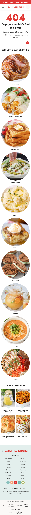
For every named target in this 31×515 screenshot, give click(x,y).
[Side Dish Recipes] (15, 200)
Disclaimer (20, 505)
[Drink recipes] (15, 299)
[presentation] (8, 398)
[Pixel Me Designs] (18, 512)
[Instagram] (11, 482)
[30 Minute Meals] (15, 102)
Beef (8, 478)
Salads (8, 461)
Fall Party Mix (22, 436)
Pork (22, 478)
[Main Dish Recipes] (15, 69)
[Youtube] (23, 482)
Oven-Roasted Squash (23, 410)
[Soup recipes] (15, 332)
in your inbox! (16, 2)
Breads (23, 467)
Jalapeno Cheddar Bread (8, 437)
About (4, 505)
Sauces (8, 470)
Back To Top (15, 509)
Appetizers (8, 458)
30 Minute (8, 473)
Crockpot (23, 470)
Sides (8, 464)
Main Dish (23, 461)
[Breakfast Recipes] (15, 135)
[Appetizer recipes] (15, 168)
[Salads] (15, 364)
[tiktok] (19, 482)
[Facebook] (8, 482)
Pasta (22, 473)
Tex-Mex (8, 476)
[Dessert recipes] (15, 266)
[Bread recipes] (15, 233)
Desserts (8, 467)
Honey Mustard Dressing (8, 410)
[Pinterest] (15, 482)
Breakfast (23, 458)
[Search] (27, 42)
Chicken (22, 476)
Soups (23, 464)
